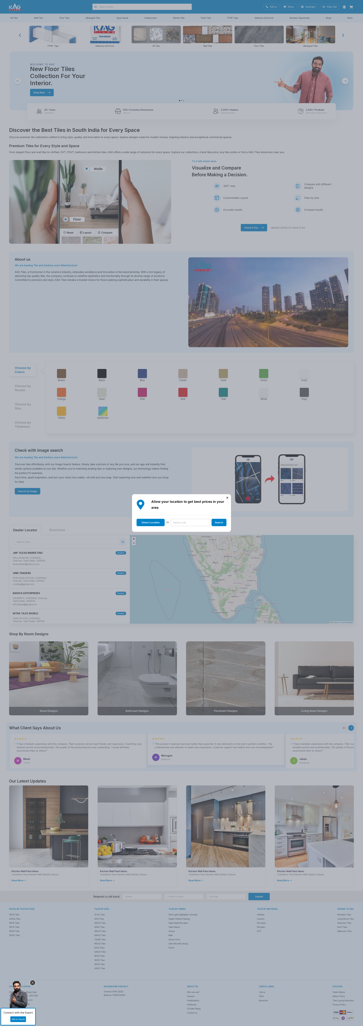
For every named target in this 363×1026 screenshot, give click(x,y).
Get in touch (18, 1019)
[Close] (32, 982)
